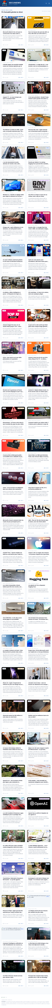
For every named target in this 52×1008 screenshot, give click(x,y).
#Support (4, 95)
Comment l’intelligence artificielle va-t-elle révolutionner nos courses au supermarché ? (13, 945)
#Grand (10, 388)
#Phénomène (11, 355)
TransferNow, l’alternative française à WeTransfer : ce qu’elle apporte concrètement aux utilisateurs (13, 880)
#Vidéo (7, 355)
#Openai (29, 811)
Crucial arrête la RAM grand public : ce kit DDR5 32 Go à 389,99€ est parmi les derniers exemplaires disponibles (13, 456)
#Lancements (5, 160)
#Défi (35, 811)
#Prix (35, 30)
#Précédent (33, 95)
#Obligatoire (12, 485)
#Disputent (33, 583)
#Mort (35, 876)
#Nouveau (29, 127)
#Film (29, 941)
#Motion (36, 388)
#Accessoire (8, 485)
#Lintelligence (5, 941)
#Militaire (6, 290)
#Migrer (29, 746)
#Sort (7, 388)
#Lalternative (10, 876)
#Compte (4, 648)
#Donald (36, 95)
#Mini (35, 127)
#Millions (11, 713)
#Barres (38, 713)
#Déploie (33, 388)
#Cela (11, 127)
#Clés (29, 518)
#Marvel (32, 941)
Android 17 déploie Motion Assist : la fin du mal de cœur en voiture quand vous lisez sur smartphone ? (38, 391)
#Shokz (12, 778)
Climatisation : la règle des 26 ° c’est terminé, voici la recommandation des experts (38, 66)
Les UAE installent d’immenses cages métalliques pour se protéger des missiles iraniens (13, 814)
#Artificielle (11, 941)
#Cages (13, 811)
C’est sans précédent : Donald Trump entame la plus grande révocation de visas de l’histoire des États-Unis (38, 99)
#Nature (35, 518)
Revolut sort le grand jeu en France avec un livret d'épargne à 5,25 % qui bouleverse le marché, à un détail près (13, 391)
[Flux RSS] (6, 997)
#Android (29, 388)
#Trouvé (8, 518)
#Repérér (29, 420)
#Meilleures (34, 713)
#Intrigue (35, 941)
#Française (15, 876)
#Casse (33, 355)
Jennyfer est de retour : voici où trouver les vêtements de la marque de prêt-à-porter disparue (38, 684)
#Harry (29, 453)
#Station (33, 160)
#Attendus (9, 160)
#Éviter (11, 518)
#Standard (11, 95)
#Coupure (35, 746)
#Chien (7, 843)
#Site (32, 746)
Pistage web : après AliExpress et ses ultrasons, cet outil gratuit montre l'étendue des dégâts (13, 229)
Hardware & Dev (20, 17)
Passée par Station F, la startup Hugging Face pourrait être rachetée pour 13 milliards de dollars (38, 164)
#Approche (36, 843)
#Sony (29, 485)
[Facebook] (2, 997)
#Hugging (37, 583)
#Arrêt (29, 778)
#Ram (10, 453)
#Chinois (12, 583)
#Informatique (8, 746)
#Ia (3, 290)
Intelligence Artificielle (44, 180)
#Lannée (12, 160)
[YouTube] (4, 997)
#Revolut (4, 388)
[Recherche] (46, 3)
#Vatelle (15, 941)
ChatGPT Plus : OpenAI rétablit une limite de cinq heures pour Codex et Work (12, 554)
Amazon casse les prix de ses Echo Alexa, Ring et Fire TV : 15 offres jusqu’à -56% (38, 359)
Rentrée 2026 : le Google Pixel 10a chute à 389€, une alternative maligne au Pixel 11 (38, 229)
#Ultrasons (13, 225)
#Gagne (8, 62)
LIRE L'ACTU (20, 77)
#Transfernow (5, 876)
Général (47, 50)
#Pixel (36, 225)
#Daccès (32, 518)
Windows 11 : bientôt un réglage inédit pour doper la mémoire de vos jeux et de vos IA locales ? (13, 196)
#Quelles (29, 713)
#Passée (29, 160)
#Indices (38, 420)
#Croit (33, 876)
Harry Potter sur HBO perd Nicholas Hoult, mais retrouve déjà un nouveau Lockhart (38, 456)
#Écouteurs (8, 778)
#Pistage (4, 225)
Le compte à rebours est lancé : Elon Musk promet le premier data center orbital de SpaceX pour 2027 (13, 652)
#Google (33, 225)
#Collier (4, 843)
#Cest (38, 62)
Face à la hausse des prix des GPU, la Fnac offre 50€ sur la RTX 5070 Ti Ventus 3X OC (38, 33)
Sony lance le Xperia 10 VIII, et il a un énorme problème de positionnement (37, 489)
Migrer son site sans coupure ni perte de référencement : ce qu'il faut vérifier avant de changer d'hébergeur (38, 749)
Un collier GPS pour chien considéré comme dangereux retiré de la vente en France (13, 847)
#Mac (32, 127)
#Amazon (29, 355)
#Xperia (35, 485)
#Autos (4, 485)
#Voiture (36, 290)
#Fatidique (33, 843)
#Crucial (4, 453)
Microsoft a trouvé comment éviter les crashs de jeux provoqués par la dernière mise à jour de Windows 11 (13, 522)
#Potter (32, 453)
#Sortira (7, 127)
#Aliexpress (8, 225)
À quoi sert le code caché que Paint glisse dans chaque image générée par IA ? (38, 326)
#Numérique (30, 290)
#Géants (29, 583)
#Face (29, 30)
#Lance (32, 485)
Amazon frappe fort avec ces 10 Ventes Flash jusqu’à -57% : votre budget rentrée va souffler (12, 326)
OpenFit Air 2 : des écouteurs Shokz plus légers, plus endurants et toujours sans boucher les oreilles (12, 782)
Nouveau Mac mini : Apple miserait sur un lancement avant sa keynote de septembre (38, 131)
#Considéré (11, 843)
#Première (11, 62)
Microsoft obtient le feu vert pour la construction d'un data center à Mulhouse (12, 33)
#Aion (33, 648)
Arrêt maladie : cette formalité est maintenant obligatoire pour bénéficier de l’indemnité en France (38, 782)
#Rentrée (29, 225)
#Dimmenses (9, 811)
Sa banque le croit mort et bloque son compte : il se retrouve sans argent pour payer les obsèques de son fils (38, 880)
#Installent (5, 811)
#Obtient (8, 30)
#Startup (36, 160)
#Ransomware (5, 420)
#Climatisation (31, 62)
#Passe (8, 713)
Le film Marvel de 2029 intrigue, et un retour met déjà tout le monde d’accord (38, 945)
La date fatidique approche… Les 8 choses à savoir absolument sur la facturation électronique (37, 847)
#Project (29, 648)
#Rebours (7, 648)
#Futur (34, 290)
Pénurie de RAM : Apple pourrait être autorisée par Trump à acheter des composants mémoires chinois (13, 912)
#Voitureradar (34, 420)
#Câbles (10, 290)
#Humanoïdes (8, 583)
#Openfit (4, 778)
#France (9, 420)
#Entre (12, 420)
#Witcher (4, 127)
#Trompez (7, 95)
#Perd (35, 453)
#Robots (4, 583)
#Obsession (5, 713)
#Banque (29, 876)
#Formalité (36, 778)
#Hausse (32, 30)
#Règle (35, 62)
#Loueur (4, 746)
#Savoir (4, 355)
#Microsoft (5, 30)
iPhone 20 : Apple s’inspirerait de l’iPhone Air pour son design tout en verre (12, 684)
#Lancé (11, 648)
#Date (29, 843)
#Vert (12, 30)
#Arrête (7, 453)
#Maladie (32, 778)
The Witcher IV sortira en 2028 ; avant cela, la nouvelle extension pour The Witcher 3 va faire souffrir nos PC (13, 131)
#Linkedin (4, 62)
